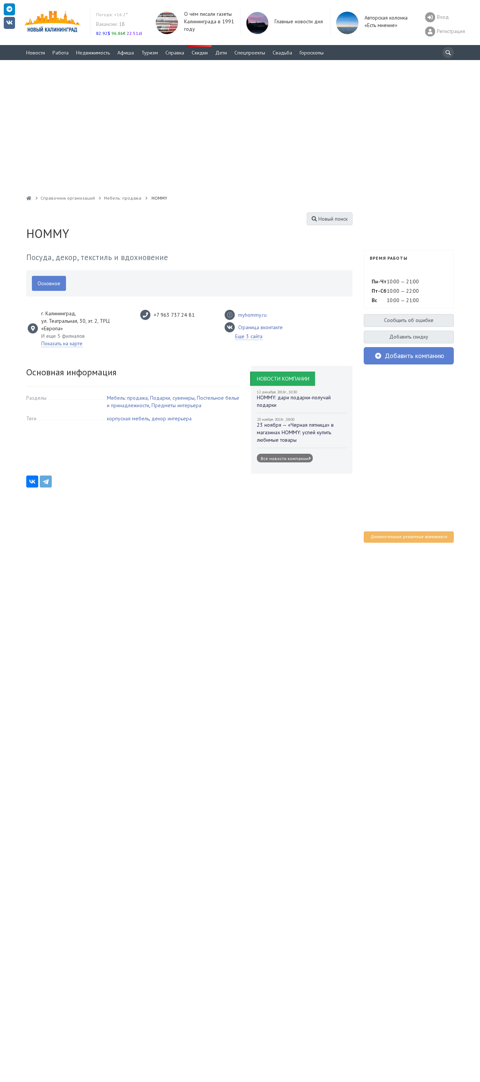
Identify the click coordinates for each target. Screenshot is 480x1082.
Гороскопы (312, 52)
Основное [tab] (49, 283)
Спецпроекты (249, 52)
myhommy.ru (252, 315)
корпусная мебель (128, 418)
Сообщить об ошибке (409, 320)
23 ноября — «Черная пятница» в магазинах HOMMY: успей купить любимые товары (295, 432)
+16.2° (112, 14)
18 (110, 24)
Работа (60, 52)
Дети (221, 52)
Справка (174, 52)
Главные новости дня (298, 21)
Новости (35, 52)
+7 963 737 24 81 (174, 315)
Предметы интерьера (176, 405)
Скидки (200, 52)
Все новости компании (285, 458)
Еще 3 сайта (248, 336)
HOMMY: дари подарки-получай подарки (294, 401)
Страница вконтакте (260, 327)
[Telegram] (46, 482)
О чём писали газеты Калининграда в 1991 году (209, 21)
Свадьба (282, 52)
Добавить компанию (413, 355)
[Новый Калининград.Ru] (29, 198)
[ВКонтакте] (32, 482)
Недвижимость (93, 52)
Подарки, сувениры (172, 397)
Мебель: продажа (127, 397)
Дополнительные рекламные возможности (408, 536)
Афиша (125, 52)
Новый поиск (332, 218)
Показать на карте (61, 343)
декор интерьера (172, 418)
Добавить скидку (408, 336)
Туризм (149, 52)
